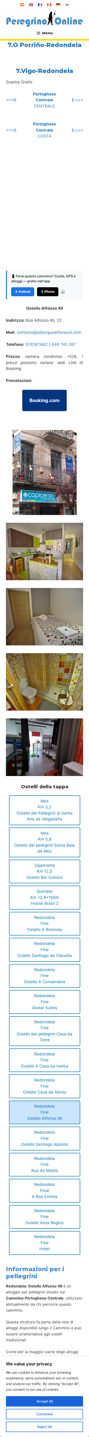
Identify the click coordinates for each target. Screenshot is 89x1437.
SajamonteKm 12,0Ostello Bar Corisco (44, 871)
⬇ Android (22, 291)
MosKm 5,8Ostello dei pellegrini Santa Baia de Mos (44, 842)
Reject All (44, 1427)
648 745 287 (64, 344)
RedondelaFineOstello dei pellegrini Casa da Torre (44, 1031)
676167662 (37, 344)
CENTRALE (44, 100)
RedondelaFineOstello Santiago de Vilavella (44, 949)
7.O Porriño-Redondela (44, 44)
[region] (44, 1396)
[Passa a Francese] (40, 5)
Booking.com (44, 400)
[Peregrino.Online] (44, 18)
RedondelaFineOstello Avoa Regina (44, 1216)
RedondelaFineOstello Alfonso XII (44, 1112)
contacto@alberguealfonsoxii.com (49, 332)
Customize (44, 1414)
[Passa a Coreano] (67, 5)
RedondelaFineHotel (44, 1242)
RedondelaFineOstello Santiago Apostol (44, 1138)
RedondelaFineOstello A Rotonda (44, 923)
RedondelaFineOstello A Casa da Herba (44, 1060)
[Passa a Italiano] (49, 5)
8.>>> (77, 100)
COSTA (44, 130)
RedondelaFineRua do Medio (44, 1164)
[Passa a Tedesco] (58, 5)
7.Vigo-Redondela (44, 70)
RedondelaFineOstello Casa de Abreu (44, 1086)
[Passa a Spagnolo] (22, 5)
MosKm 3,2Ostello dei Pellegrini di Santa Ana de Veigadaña (45, 810)
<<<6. (11, 100)
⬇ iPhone (48, 291)
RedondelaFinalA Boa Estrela (44, 1190)
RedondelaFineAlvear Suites (44, 1001)
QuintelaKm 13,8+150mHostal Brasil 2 (44, 897)
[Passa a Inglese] (31, 5)
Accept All (45, 1401)
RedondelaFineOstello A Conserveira (44, 975)
